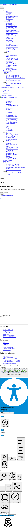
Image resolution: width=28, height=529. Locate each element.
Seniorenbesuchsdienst (11, 65)
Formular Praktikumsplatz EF (13, 80)
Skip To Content (4, 513)
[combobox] (14, 372)
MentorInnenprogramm (12, 58)
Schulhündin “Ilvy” (11, 64)
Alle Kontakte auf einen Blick (13, 83)
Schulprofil (9, 23)
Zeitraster (8, 44)
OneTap (10, 410)
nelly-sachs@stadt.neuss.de (7, 87)
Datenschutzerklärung (8, 357)
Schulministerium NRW (9, 335)
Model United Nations (11, 55)
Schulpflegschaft (10, 17)
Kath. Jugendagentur (8, 332)
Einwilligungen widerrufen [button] (9, 363)
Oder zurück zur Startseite (6, 195)
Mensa (7, 37)
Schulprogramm (10, 24)
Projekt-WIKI (9, 68)
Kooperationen (10, 38)
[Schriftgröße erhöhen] (2, 411)
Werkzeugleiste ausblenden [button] (7, 412)
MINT (7, 57)
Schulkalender (6, 72)
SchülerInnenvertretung (12, 16)
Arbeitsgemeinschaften (11, 49)
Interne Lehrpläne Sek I (12, 45)
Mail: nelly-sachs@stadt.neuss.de (8, 322)
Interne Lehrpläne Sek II (12, 47)
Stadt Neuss (6, 334)
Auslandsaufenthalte (11, 35)
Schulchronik (9, 41)
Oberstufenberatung (11, 30)
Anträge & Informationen (12, 75)
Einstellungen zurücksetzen (7, 515)
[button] (0, 377)
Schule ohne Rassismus (12, 59)
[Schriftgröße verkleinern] (2, 416)
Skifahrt (8, 66)
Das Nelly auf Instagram (9, 348)
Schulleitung (9, 12)
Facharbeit (8, 51)
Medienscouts (9, 62)
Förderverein (9, 19)
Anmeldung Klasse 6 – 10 (12, 76)
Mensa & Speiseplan (8, 347)
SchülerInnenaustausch (12, 33)
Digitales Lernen (10, 48)
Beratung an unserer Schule (13, 31)
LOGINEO (6, 90)
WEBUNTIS (6, 93)
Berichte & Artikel (7, 71)
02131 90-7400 (20, 87)
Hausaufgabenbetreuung (12, 28)
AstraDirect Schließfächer (9, 337)
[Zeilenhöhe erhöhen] (2, 430)
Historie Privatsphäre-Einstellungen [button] (11, 361)
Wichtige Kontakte (7, 95)
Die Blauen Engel (10, 54)
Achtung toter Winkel (11, 69)
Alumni (8, 20)
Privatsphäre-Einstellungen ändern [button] (11, 360)
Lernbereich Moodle (8, 330)
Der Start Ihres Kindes (11, 26)
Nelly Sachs (9, 40)
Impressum (5, 356)
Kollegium (8, 14)
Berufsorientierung (10, 34)
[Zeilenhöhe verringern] (2, 435)
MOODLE (6, 91)
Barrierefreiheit (6, 350)
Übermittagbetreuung (11, 27)
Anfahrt (8, 85)
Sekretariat (8, 13)
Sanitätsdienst (9, 61)
